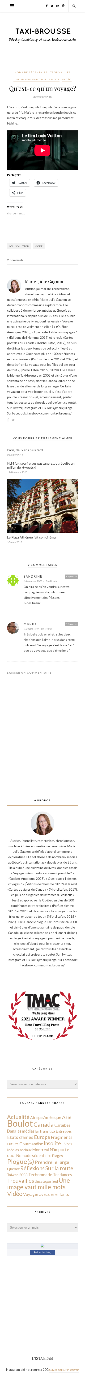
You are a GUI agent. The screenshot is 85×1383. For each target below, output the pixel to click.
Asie (67, 1117)
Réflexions (32, 1168)
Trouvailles (60, 72)
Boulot (20, 1123)
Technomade (40, 1174)
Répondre (71, 576)
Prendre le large (52, 1162)
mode (39, 246)
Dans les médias (20, 1131)
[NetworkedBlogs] (42, 1246)
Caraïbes (62, 1125)
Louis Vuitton (19, 246)
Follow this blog (42, 1252)
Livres (67, 1143)
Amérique (52, 1117)
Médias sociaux (19, 1150)
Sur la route (59, 1168)
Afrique (36, 1117)
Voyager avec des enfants (46, 1194)
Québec (13, 1168)
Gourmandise (31, 1144)
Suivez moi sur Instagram (64, 1369)
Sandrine (33, 576)
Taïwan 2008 (17, 1175)
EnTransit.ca (45, 1131)
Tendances (62, 1174)
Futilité (13, 1144)
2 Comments (15, 260)
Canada (44, 1124)
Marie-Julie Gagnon (44, 281)
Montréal (40, 1149)
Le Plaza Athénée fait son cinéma (31, 537)
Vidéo (67, 79)
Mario (30, 624)
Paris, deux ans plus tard (25, 450)
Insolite (52, 1143)
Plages (57, 1156)
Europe (42, 1137)
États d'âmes (20, 1137)
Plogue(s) (20, 1161)
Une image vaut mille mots (36, 79)
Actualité (18, 1117)
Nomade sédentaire (31, 72)
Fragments (61, 1137)
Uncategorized (46, 1181)
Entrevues (64, 1131)
